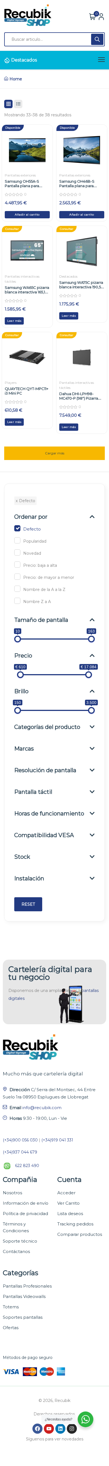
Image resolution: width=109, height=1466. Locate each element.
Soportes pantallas (22, 1317)
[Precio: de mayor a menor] (17, 577)
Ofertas (10, 1327)
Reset (28, 904)
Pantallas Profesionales (27, 1286)
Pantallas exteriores (20, 175)
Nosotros (12, 1192)
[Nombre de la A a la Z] (17, 589)
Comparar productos (79, 1234)
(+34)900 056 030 (20, 1140)
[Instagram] (72, 1429)
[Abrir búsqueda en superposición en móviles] (54, 39)
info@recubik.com (41, 1107)
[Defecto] (17, 528)
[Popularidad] (17, 540)
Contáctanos (16, 1251)
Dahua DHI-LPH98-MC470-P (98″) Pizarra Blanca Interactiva (78, 398)
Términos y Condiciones (16, 1227)
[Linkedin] (60, 1429)
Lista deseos (70, 1213)
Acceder (66, 1192)
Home (16, 78)
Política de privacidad (25, 1213)
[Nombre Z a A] (17, 601)
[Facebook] (37, 1429)
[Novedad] (17, 552)
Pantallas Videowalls (24, 1296)
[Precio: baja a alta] (17, 564)
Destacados (24, 60)
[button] (27, 214)
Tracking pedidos (75, 1224)
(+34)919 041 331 (57, 1140)
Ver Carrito (68, 1203)
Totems (11, 1306)
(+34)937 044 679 (20, 1152)
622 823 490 (27, 1165)
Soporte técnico (20, 1241)
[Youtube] (49, 1429)
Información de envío (25, 1203)
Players (10, 382)
